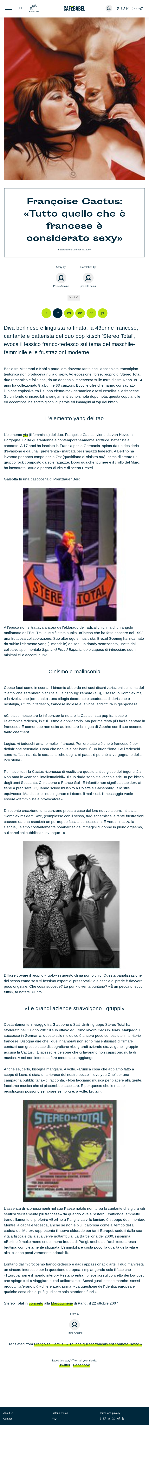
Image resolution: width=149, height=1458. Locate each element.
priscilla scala (88, 286)
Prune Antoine (61, 286)
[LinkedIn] (123, 1418)
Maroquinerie (62, 1303)
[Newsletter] (140, 8)
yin (25, 435)
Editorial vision (59, 1413)
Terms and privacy (110, 1413)
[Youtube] (134, 8)
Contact (7, 1418)
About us (8, 1413)
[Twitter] (123, 8)
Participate (34, 11)
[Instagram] (128, 8)
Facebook (81, 1365)
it (21, 8)
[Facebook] (118, 8)
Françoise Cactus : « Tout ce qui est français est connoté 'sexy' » (88, 1344)
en (91, 313)
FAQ (53, 1418)
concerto (36, 1303)
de (80, 313)
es (69, 313)
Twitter (64, 1365)
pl (102, 313)
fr (58, 313)
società (74, 297)
